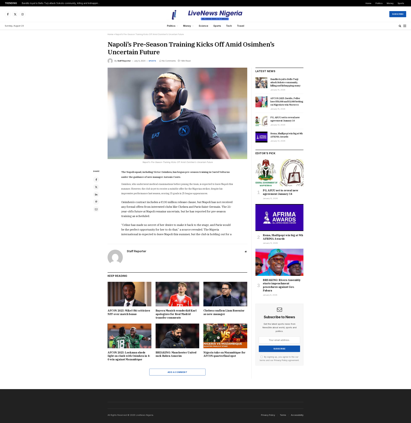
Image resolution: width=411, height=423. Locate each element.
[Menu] (404, 26)
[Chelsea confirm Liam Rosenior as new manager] (225, 294)
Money (390, 3)
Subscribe (397, 14)
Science (203, 25)
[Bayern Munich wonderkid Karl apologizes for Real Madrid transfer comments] (177, 294)
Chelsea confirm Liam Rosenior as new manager (223, 312)
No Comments (169, 61)
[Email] (96, 209)
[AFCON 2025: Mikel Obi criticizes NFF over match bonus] (129, 294)
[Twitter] (96, 187)
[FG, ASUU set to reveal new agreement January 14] (261, 121)
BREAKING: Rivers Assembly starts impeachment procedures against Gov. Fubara (282, 285)
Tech (229, 25)
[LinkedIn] (96, 194)
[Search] (400, 26)
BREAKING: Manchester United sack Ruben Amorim (176, 354)
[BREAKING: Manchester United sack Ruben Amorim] (177, 336)
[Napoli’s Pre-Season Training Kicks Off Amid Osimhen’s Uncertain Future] (177, 113)
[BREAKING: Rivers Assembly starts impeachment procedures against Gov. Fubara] (279, 262)
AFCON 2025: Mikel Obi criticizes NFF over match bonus (129, 312)
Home (368, 3)
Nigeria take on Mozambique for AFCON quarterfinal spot (224, 354)
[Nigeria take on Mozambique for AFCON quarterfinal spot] (225, 336)
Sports (401, 3)
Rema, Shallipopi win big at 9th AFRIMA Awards (286, 135)
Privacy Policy (281, 360)
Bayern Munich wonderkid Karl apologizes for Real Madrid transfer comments (176, 314)
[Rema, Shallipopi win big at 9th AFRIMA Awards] (261, 137)
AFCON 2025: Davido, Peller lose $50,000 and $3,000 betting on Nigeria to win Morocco (62, 3)
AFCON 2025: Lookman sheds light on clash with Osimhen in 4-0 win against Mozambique (129, 356)
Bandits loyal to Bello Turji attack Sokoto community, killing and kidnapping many (285, 82)
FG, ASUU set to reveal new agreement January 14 (285, 119)
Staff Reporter (124, 61)
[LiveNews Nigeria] (205, 14)
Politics (379, 3)
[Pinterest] (96, 202)
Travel (240, 25)
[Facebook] (96, 180)
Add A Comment (177, 372)
